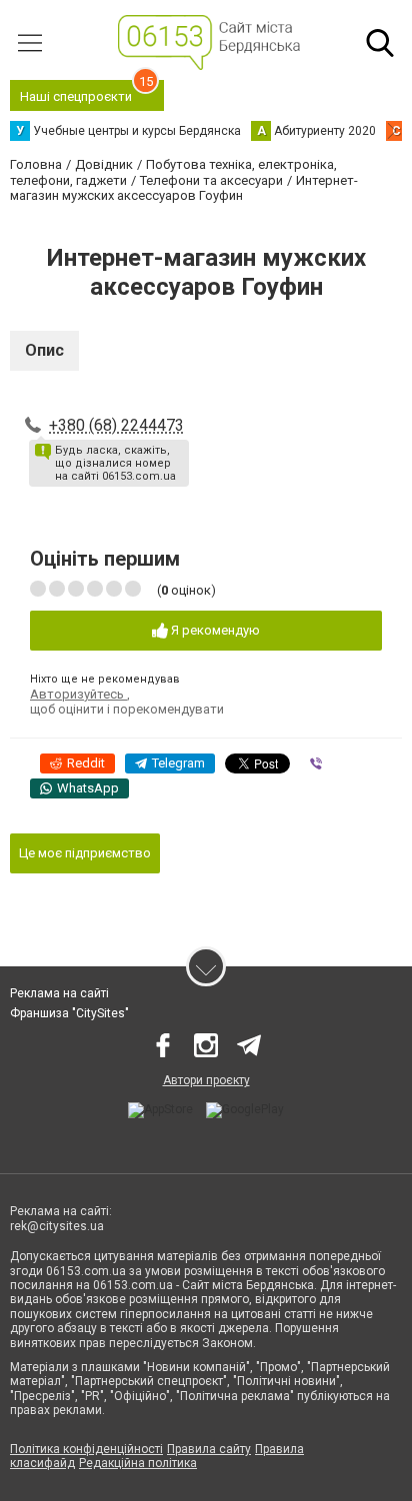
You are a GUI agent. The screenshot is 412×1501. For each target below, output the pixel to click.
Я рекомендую (214, 630)
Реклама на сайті (59, 993)
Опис (44, 350)
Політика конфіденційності (86, 1449)
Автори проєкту (206, 1080)
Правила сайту (209, 1449)
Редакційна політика (138, 1463)
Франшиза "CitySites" (69, 1013)
